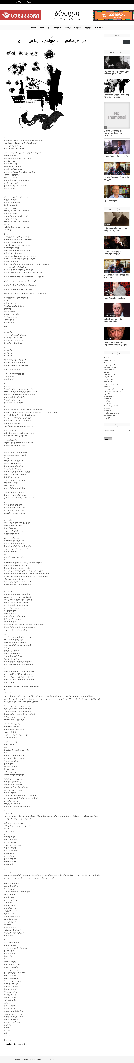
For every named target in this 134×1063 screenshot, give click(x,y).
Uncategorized (108, 360)
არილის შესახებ (19, 2)
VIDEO (105, 362)
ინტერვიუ (88, 28)
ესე (49, 28)
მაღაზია (98, 28)
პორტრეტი (107, 401)
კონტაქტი (29, 2)
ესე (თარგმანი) (108, 374)
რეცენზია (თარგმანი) (110, 413)
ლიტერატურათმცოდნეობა (112, 389)
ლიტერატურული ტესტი (111, 391)
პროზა (33, 28)
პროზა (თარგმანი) (109, 406)
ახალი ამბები (108, 365)
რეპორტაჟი (107, 408)
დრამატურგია (108, 370)
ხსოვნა (106, 418)
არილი (67, 12)
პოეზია (42, 28)
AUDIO (105, 357)
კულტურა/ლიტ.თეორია (111, 384)
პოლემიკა (107, 398)
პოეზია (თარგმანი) (109, 396)
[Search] (126, 42)
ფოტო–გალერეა (109, 415)
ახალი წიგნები (108, 367)
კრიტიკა (68, 28)
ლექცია (106, 386)
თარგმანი (57, 28)
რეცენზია (77, 28)
